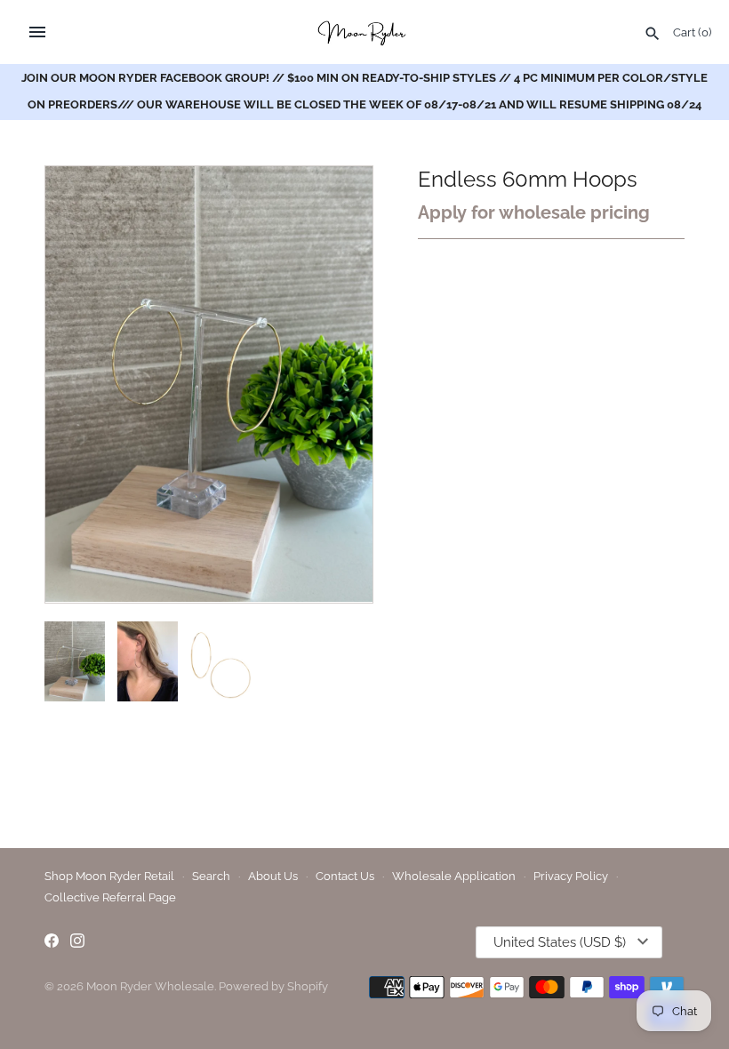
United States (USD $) (559, 942)
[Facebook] (51, 942)
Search (211, 876)
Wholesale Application (454, 876)
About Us (273, 876)
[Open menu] (37, 32)
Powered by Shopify (273, 986)
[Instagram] (77, 942)
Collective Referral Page (110, 897)
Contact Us (345, 876)
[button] (335, 384)
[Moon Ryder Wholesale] (365, 32)
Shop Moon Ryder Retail (109, 876)
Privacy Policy (570, 876)
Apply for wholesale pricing (534, 212)
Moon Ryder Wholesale (150, 986)
